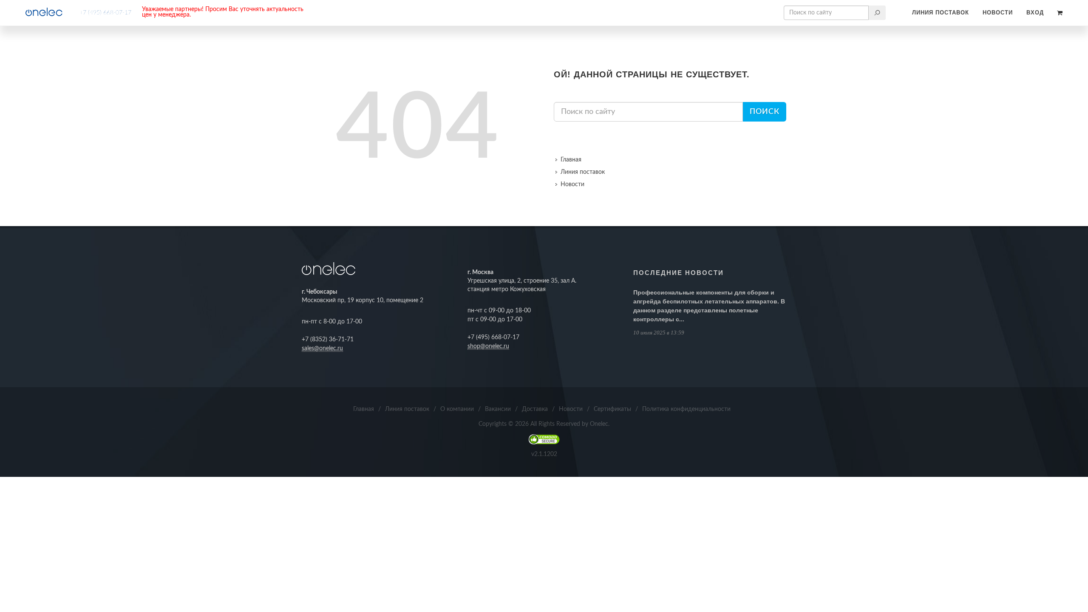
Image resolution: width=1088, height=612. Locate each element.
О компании (457, 409)
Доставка (535, 409)
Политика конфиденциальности (686, 409)
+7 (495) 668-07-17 (105, 13)
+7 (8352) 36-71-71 (328, 340)
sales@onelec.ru (322, 348)
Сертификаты (612, 409)
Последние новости (678, 272)
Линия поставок (940, 12)
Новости (998, 12)
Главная (571, 160)
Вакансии (498, 409)
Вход (1035, 12)
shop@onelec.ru (488, 346)
